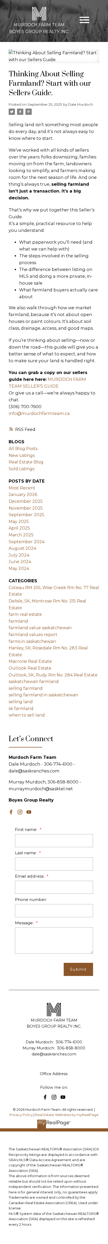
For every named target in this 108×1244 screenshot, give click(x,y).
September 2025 (26, 514)
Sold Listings (21, 468)
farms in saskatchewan (32, 641)
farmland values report (33, 634)
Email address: (30, 876)
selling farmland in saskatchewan (43, 694)
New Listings (22, 455)
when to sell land (27, 715)
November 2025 (26, 508)
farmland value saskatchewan (40, 627)
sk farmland (21, 708)
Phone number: (31, 899)
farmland (18, 621)
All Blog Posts (23, 448)
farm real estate (25, 614)
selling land (21, 701)
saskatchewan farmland (34, 681)
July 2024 (19, 555)
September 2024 (27, 541)
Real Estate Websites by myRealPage (67, 1115)
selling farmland (26, 688)
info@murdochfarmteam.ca (39, 413)
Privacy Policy (21, 1115)
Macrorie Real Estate (30, 661)
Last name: (26, 852)
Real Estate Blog (26, 462)
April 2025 (19, 528)
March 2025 (21, 534)
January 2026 (23, 494)
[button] (11, 812)
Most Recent (22, 487)
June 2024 (20, 561)
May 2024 (19, 568)
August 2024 (22, 548)
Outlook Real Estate (30, 668)
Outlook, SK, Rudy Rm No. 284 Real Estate (53, 674)
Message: (25, 922)
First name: (26, 829)
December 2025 (26, 501)
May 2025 (19, 521)
